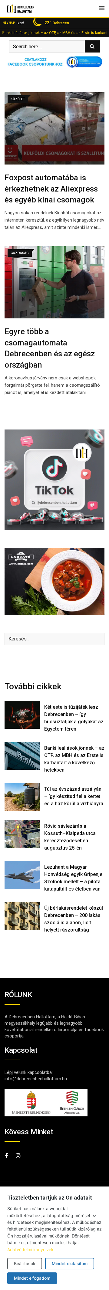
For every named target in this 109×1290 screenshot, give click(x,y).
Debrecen (57, 22)
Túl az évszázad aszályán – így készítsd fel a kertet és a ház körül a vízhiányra (73, 796)
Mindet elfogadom (32, 1278)
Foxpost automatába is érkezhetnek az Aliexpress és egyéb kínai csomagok (51, 188)
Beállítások (24, 1263)
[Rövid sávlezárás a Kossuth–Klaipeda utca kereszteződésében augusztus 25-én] (22, 834)
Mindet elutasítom (70, 1263)
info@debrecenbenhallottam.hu (36, 1078)
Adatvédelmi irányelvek (30, 1249)
